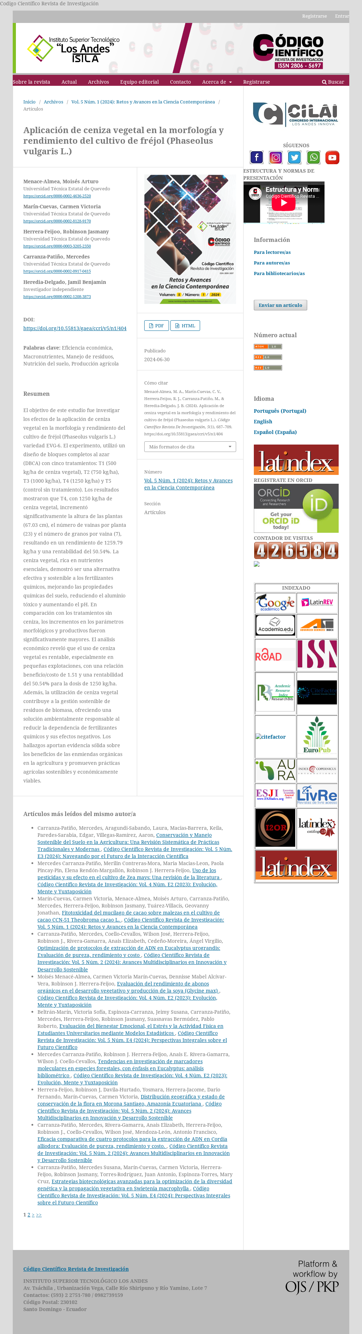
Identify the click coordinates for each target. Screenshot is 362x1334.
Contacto (180, 81)
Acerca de (215, 81)
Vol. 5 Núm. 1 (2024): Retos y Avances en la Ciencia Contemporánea (143, 102)
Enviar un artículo (280, 305)
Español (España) (275, 432)
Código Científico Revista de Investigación (76, 1268)
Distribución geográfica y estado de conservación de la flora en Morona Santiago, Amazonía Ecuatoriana (131, 1100)
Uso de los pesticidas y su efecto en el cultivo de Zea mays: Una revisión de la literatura (129, 874)
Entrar (342, 16)
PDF (159, 325)
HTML (188, 325)
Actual (69, 81)
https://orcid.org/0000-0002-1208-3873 (57, 296)
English (263, 421)
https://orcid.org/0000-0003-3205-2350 (57, 246)
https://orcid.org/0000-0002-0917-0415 (57, 271)
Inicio (29, 102)
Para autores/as (272, 263)
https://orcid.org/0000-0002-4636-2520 (57, 195)
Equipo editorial (139, 81)
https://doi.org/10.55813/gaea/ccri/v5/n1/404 (75, 328)
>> (39, 1214)
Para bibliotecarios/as (279, 273)
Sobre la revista (31, 81)
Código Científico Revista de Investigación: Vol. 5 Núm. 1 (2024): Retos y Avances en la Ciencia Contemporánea (130, 923)
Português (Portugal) (280, 410)
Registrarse (256, 81)
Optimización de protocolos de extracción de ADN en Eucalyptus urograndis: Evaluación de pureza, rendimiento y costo (128, 951)
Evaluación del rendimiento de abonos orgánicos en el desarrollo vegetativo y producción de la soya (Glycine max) (128, 987)
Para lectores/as (272, 252)
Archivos (98, 81)
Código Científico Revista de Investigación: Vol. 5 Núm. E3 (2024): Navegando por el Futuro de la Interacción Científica (134, 852)
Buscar (335, 81)
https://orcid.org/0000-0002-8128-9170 (57, 221)
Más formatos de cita (171, 446)
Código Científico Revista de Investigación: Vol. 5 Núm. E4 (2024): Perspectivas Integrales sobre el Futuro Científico (132, 1040)
